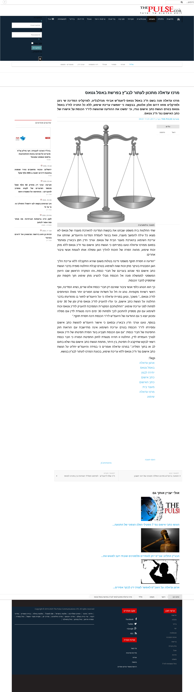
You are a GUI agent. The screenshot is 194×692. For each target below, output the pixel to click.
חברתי (131, 19)
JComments (106, 462)
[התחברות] (40, 59)
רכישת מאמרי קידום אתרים (127, 666)
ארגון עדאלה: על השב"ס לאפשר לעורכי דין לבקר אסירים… (146, 587)
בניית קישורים (26, 613)
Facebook (129, 619)
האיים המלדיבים (75, 613)
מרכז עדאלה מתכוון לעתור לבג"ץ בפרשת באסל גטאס (132, 92)
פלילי (131, 64)
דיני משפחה (93, 64)
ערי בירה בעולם (82, 616)
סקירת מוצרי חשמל (33, 616)
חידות (90, 613)
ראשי (163, 597)
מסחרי (113, 64)
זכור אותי (38, 43)
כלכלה (161, 19)
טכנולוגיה (141, 19)
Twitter (130, 624)
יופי (175, 628)
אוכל (89, 19)
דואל (173, 132)
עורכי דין (81, 64)
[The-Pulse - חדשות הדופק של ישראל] (161, 9)
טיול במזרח (20, 616)
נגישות (134, 662)
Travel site (49, 613)
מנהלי (104, 64)
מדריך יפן (46, 616)
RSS (131, 633)
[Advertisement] (49, 9)
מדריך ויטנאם (70, 616)
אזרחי (123, 64)
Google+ (130, 629)
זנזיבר (85, 613)
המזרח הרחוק (89, 619)
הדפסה (162, 132)
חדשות (170, 19)
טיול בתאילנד (67, 619)
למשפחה (62, 19)
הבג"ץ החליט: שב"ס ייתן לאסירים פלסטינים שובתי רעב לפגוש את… (140, 556)
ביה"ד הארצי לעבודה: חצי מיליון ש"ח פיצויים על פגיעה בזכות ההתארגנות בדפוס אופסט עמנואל (33, 154)
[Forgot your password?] (38, 39)
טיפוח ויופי (100, 19)
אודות (135, 657)
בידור (72, 19)
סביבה (121, 19)
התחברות (37, 47)
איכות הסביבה (171, 637)
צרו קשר (134, 648)
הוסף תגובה (150, 459)
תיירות (81, 19)
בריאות (112, 19)
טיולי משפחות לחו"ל (169, 663)
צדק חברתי (173, 646)
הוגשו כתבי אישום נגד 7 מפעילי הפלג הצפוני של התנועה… (145, 524)
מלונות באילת (38, 613)
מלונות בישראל (61, 613)
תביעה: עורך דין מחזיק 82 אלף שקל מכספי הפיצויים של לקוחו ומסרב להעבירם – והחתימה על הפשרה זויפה (33, 188)
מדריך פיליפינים (57, 616)
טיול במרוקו (78, 619)
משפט (152, 19)
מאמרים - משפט (67, 64)
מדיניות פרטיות (131, 653)
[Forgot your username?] (41, 21)
